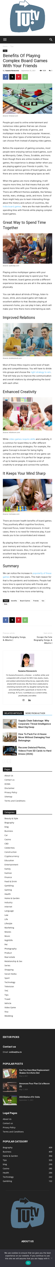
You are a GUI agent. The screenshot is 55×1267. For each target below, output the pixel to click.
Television (9, 986)
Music (7, 936)
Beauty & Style (11, 818)
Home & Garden (12, 898)
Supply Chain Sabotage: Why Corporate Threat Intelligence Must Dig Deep (34, 723)
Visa (6, 1011)
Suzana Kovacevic (12, 70)
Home (5, 46)
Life (6, 919)
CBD (6, 843)
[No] (51, 1258)
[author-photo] (27, 667)
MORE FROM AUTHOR (35, 713)
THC (6, 990)
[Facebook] (5, 77)
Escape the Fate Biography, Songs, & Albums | (43, 640)
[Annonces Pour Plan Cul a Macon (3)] (10, 1087)
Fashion (8, 873)
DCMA (7, 784)
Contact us (10, 779)
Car (6, 835)
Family (8, 868)
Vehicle (8, 1003)
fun (43, 601)
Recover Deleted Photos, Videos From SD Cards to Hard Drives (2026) (34, 750)
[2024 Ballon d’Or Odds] (10, 1100)
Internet (8, 906)
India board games (12, 206)
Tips (12, 46)
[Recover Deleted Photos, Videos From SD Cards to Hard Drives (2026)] (10, 751)
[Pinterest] (18, 77)
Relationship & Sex (13, 961)
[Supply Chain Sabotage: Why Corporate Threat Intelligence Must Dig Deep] (10, 724)
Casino (8, 839)
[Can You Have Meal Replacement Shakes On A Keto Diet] (10, 1073)
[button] (4, 39)
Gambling (9, 885)
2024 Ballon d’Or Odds (29, 1097)
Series (7, 965)
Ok (28, 1263)
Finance (8, 877)
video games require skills (22, 439)
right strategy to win (41, 372)
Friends (36, 601)
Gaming (8, 889)
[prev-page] (4, 761)
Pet (6, 944)
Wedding (9, 1016)
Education (9, 860)
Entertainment (11, 864)
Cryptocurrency (12, 856)
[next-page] (9, 761)
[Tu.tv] (27, 18)
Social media (10, 974)
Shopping (9, 969)
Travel (7, 999)
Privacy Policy (11, 792)
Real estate (10, 957)
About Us (9, 775)
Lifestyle (8, 923)
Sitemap (8, 796)
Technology (10, 982)
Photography (10, 948)
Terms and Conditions (15, 800)
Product (8, 953)
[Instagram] (24, 700)
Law (6, 915)
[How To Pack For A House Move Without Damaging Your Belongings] (10, 737)
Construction (11, 852)
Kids (5, 604)
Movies (8, 932)
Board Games (25, 601)
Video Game (10, 1007)
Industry (8, 902)
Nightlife (9, 940)
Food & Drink (11, 881)
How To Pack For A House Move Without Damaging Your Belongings (34, 737)
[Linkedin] (30, 700)
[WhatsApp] (25, 77)
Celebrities (10, 847)
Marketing (9, 927)
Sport (7, 978)
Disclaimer (10, 788)
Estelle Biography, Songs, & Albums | (14, 638)
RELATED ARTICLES (13, 713)
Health (8, 894)
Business (9, 831)
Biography (9, 822)
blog (7, 826)
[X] (12, 77)
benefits (14, 601)
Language (9, 911)
